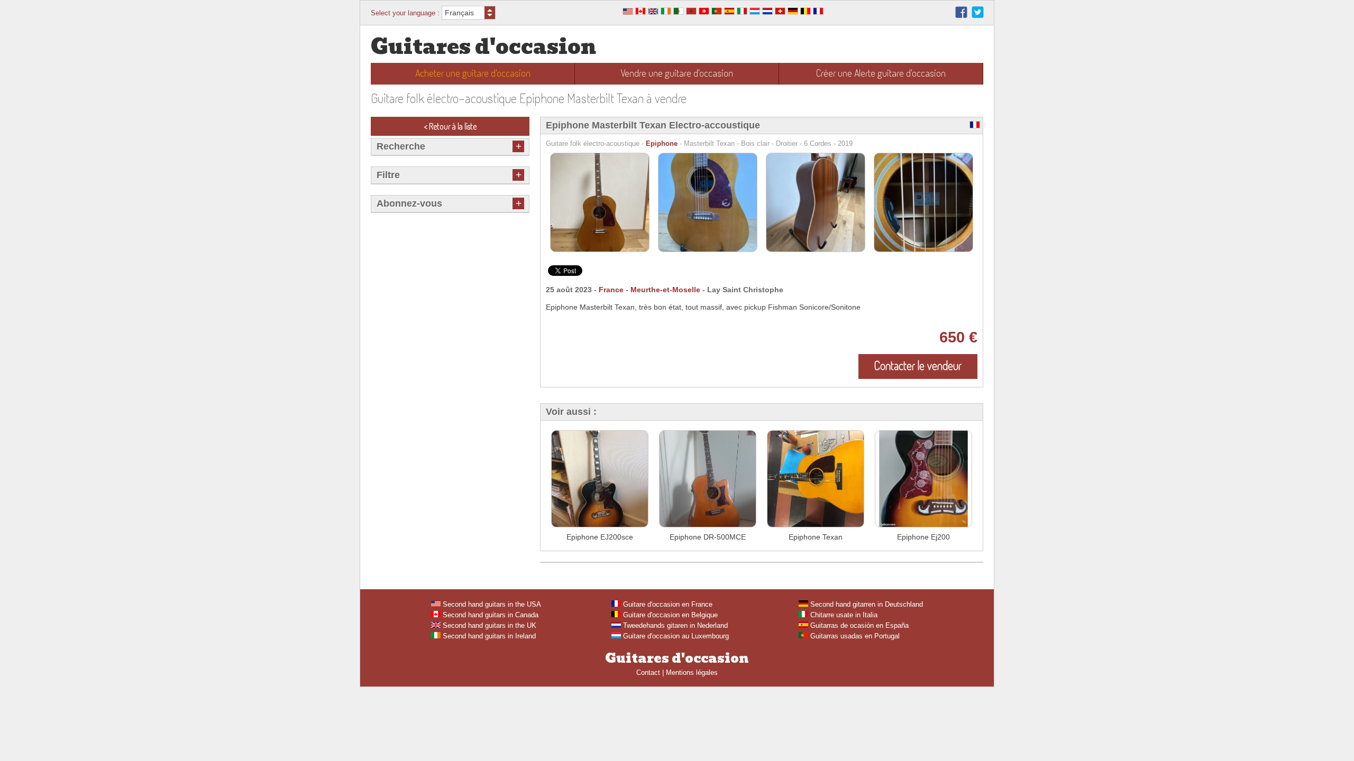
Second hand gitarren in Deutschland (865, 604)
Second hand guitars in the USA (491, 604)
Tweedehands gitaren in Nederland (674, 625)
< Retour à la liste (450, 126)
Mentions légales (692, 672)
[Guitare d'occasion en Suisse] (780, 12)
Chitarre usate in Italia (842, 615)
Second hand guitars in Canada (489, 615)
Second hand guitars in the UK (488, 625)
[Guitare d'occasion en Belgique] (805, 12)
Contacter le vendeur (918, 365)
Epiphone (662, 143)
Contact (648, 672)
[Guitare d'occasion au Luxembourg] (754, 12)
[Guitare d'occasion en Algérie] (678, 12)
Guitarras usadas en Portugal (854, 636)
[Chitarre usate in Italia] (742, 12)
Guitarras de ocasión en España (858, 625)
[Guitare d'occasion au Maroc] (691, 12)
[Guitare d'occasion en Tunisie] (704, 12)
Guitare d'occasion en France (666, 604)
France (611, 289)
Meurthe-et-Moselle (665, 289)
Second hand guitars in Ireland (488, 636)
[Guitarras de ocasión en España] (729, 12)
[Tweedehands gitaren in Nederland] (767, 12)
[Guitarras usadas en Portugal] (716, 12)
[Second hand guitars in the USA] (628, 12)
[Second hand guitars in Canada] (640, 12)
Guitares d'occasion (483, 47)
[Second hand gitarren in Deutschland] (793, 12)
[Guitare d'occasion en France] (818, 12)
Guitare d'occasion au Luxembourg (675, 636)
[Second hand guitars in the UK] (653, 12)
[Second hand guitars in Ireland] (666, 12)
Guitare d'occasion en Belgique (669, 615)
